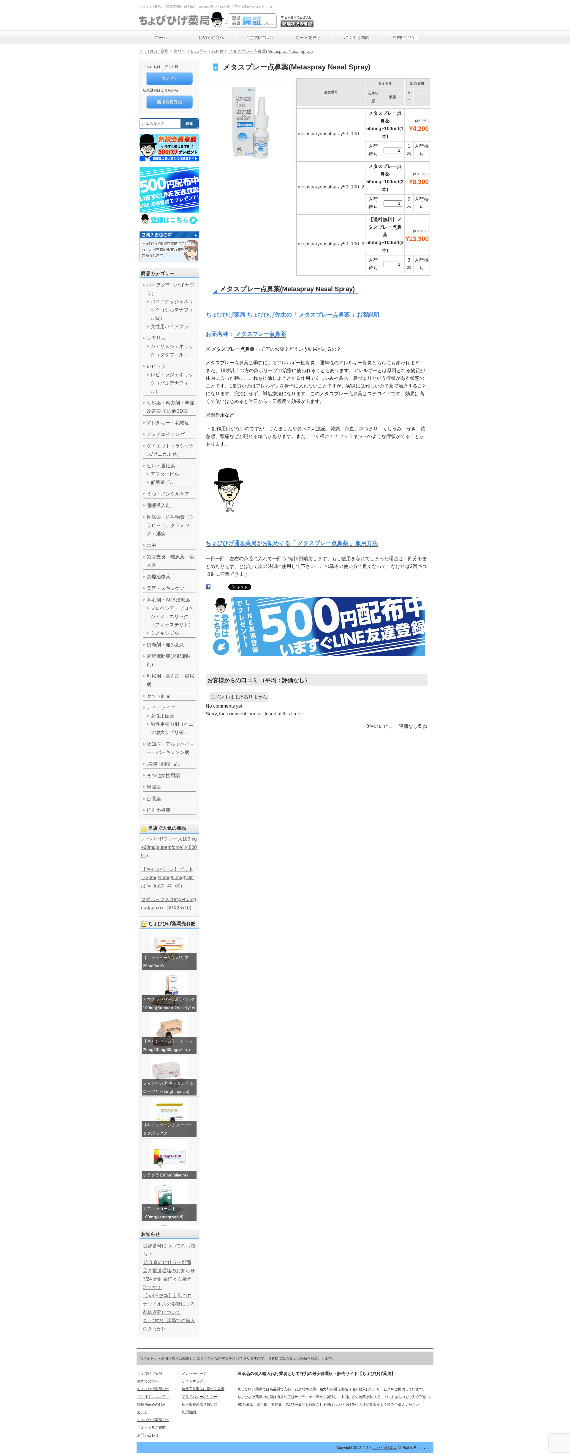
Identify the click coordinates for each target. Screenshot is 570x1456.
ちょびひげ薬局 (154, 51)
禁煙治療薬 (158, 576)
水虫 (151, 545)
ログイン (169, 78)
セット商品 (158, 695)
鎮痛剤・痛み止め (166, 644)
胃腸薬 (154, 787)
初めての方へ (148, 1381)
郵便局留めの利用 (151, 1404)
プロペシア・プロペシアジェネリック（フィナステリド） (172, 616)
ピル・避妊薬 (161, 465)
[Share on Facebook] (208, 587)
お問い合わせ (148, 1435)
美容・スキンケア (166, 588)
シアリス (156, 338)
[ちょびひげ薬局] (181, 25)
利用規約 (189, 1412)
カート (142, 1412)
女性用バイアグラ (170, 326)
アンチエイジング (166, 434)
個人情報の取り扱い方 (199, 1404)
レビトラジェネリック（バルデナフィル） (172, 383)
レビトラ (156, 366)
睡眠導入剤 (158, 505)
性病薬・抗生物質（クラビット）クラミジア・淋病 (170, 525)
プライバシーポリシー (199, 1397)
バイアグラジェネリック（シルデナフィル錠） (172, 310)
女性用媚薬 (162, 715)
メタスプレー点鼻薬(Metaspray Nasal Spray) (271, 51)
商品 (177, 51)
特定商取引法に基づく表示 (203, 1389)
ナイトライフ (161, 707)
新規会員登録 (169, 102)
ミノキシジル (165, 633)
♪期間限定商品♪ (163, 763)
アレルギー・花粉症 (205, 51)
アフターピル (165, 474)
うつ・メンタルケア (168, 493)
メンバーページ (194, 1373)
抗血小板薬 (158, 810)
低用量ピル (162, 482)
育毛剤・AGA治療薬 (168, 599)
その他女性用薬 (163, 775)
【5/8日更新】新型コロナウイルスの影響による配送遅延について (169, 1304)
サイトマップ (192, 1381)
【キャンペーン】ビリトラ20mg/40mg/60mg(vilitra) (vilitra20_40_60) (167, 877)
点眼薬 (154, 798)
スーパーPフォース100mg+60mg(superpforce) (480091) (169, 847)
